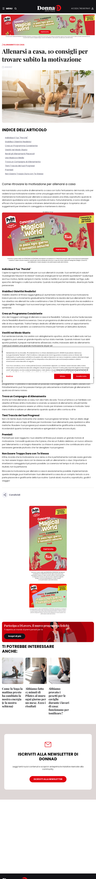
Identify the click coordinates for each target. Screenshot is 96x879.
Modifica (9, 376)
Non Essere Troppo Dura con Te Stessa (24, 173)
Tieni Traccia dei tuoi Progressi (20, 165)
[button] (7, 8)
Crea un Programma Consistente (21, 145)
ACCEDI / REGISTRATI (80, 8)
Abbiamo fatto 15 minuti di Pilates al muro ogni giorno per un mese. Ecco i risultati (35, 697)
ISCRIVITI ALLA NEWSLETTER (48, 779)
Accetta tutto (81, 376)
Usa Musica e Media (14, 157)
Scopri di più (14, 636)
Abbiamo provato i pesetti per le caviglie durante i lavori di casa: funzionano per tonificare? (59, 701)
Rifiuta (62, 376)
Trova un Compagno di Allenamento (23, 161)
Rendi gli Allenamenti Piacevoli (19, 153)
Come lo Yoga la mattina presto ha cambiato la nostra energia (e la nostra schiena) (12, 697)
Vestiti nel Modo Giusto (16, 149)
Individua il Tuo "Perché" (16, 137)
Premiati (9, 169)
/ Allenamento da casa (13, 44)
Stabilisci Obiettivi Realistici (18, 141)
